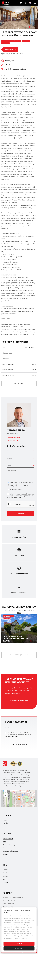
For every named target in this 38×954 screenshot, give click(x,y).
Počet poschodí (7, 353)
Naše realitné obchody (19, 701)
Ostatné (5, 854)
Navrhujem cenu (16, 489)
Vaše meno (11, 451)
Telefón (9, 466)
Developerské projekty (10, 851)
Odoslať (20, 513)
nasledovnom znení (14, 497)
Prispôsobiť (19, 948)
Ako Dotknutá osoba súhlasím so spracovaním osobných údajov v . (20, 495)
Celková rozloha (7, 370)
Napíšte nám (7, 873)
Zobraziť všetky (19, 383)
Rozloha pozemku (8, 375)
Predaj (5, 820)
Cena (3, 347)
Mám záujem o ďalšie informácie (21, 482)
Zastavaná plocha (8, 364)
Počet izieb (5, 358)
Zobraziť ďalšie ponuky (19, 655)
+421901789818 (14, 438)
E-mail (9, 458)
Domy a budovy (8, 838)
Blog (4, 879)
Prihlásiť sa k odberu (19, 744)
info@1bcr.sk (13, 440)
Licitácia (5, 882)
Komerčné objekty (9, 845)
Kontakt (5, 876)
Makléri (5, 870)
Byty (4, 842)
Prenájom (6, 823)
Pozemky (6, 848)
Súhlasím (19, 943)
